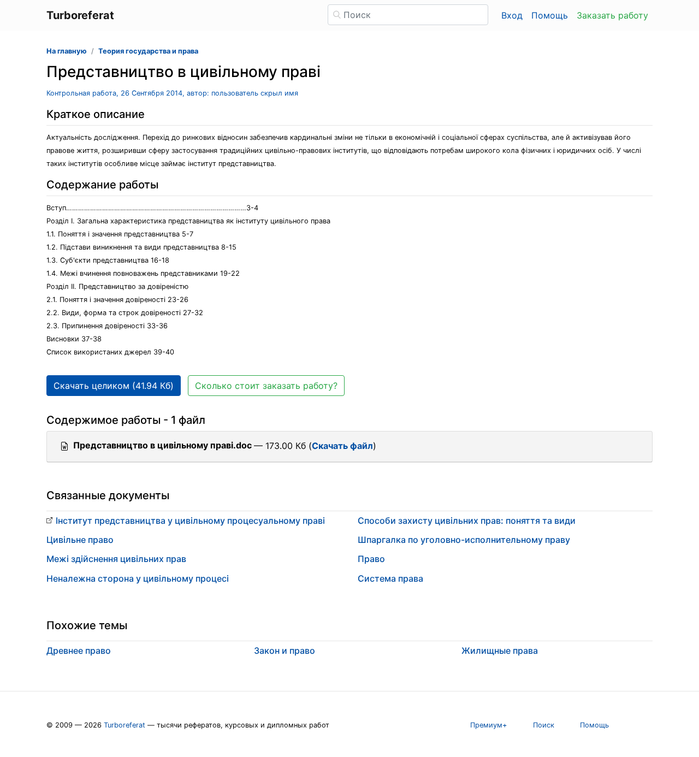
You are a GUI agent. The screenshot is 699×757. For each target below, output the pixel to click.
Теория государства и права (148, 51)
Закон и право (284, 650)
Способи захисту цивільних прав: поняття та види (467, 520)
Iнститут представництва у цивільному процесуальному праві (190, 520)
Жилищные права (499, 650)
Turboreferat (124, 725)
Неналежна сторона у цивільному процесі (137, 578)
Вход (512, 15)
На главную (66, 51)
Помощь (549, 15)
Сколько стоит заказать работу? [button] (266, 385)
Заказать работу (612, 15)
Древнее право (78, 650)
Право (371, 558)
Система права (390, 578)
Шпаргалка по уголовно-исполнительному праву (464, 539)
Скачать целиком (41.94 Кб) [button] (114, 385)
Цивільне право (80, 539)
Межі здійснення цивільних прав (116, 558)
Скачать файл (342, 445)
